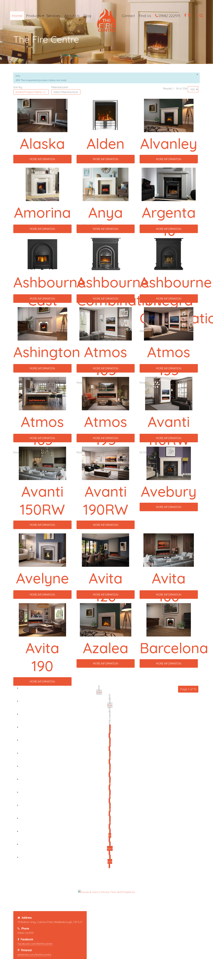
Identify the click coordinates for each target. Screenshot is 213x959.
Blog (87, 15)
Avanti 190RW (105, 500)
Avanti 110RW (168, 431)
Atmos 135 (168, 361)
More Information (42, 159)
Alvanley (168, 143)
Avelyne (42, 578)
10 (109, 835)
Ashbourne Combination (119, 291)
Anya (105, 212)
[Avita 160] (168, 549)
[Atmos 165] (42, 393)
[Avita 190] (42, 619)
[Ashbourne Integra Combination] (169, 253)
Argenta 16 (169, 221)
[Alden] (105, 115)
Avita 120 (105, 587)
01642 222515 (169, 15)
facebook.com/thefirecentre (35, 943)
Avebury (169, 491)
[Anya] (105, 184)
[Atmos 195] (105, 393)
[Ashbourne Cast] (42, 253)
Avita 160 (169, 587)
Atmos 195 (105, 431)
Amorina (42, 212)
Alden (105, 143)
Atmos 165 (42, 431)
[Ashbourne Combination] (105, 253)
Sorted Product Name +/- (30, 92)
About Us (72, 15)
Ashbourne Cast (49, 291)
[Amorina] (42, 184)
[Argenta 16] (169, 184)
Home (17, 15)
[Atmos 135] (168, 323)
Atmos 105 (105, 361)
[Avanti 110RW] (168, 393)
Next (110, 848)
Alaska (42, 143)
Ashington (46, 352)
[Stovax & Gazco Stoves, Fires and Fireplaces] (106, 891)
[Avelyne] (42, 549)
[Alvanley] (169, 115)
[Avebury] (168, 463)
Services (53, 15)
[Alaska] (42, 115)
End (109, 861)
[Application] (106, 21)
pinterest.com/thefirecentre (34, 954)
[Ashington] (42, 323)
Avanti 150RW (42, 500)
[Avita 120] (105, 549)
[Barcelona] (168, 619)
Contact (128, 15)
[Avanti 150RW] (42, 463)
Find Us (145, 15)
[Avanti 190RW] (105, 463)
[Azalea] (105, 619)
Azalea (105, 648)
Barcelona (174, 648)
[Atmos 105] (105, 323)
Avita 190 (42, 657)
